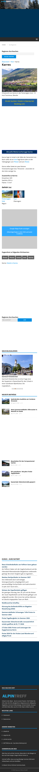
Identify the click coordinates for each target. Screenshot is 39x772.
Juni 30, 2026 (15, 484)
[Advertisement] (20, 23)
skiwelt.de (6, 731)
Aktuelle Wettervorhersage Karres (19, 152)
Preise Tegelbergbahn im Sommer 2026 (16, 618)
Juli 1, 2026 (14, 475)
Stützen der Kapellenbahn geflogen (14, 590)
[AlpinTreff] (19, 8)
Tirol (12, 62)
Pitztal (16, 162)
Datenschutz (6, 719)
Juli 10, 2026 (15, 413)
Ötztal (27, 162)
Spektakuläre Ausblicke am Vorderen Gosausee (23, 400)
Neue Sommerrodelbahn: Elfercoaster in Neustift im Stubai (24, 410)
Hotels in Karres (12, 263)
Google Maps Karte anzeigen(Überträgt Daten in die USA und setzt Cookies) (19, 231)
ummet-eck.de (7, 739)
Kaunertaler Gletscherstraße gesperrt (23, 482)
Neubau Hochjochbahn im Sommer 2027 (16, 577)
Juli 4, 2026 (14, 465)
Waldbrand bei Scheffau (10, 603)
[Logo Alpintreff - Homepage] (14, 699)
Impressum (6, 715)
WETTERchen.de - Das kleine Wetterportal (15, 743)
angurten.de (6, 735)
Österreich (5, 62)
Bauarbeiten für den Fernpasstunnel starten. (22, 462)
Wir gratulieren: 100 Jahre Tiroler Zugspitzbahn (21, 472)
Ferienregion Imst (6, 200)
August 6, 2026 (15, 403)
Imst (15, 159)
